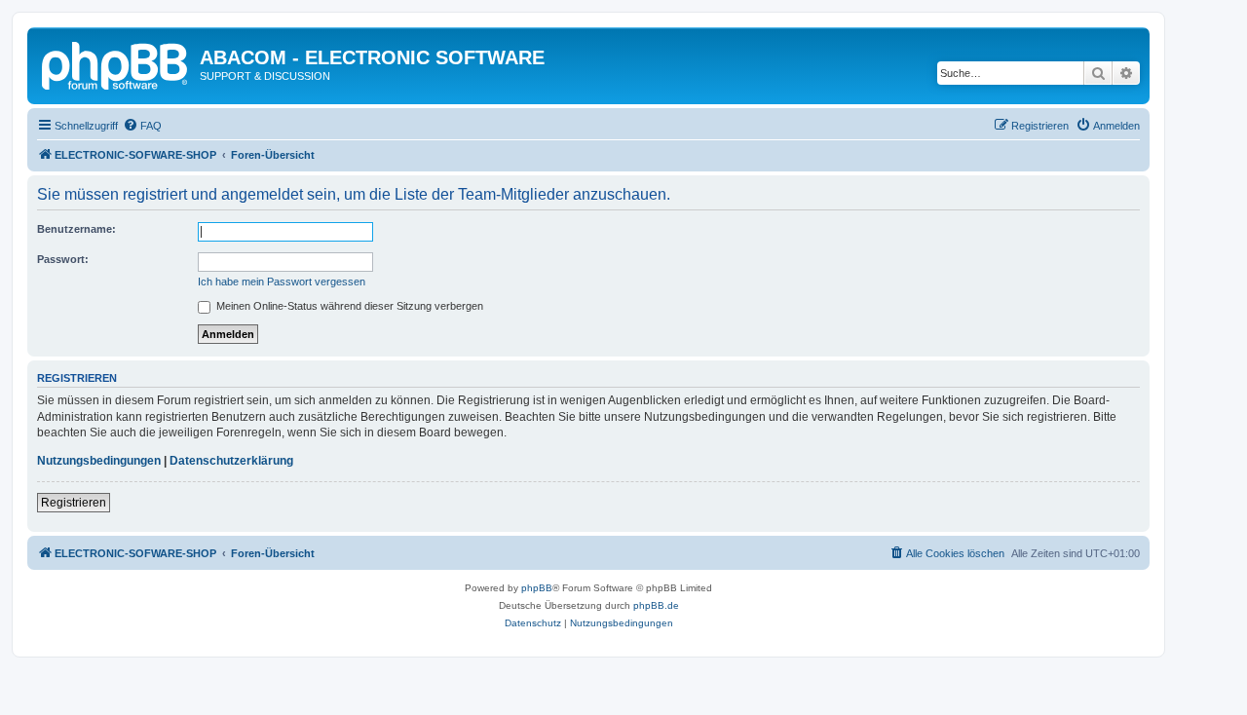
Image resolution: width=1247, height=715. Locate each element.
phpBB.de (656, 605)
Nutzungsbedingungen (99, 461)
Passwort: (63, 259)
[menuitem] (142, 125)
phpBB (536, 588)
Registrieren (73, 502)
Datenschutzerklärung (231, 461)
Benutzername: (76, 229)
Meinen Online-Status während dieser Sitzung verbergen (348, 306)
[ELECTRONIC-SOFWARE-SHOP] (116, 63)
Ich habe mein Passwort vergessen (281, 281)
